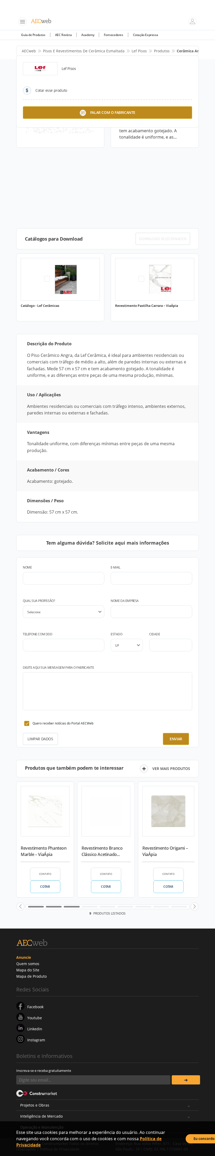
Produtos (162, 50)
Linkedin (34, 1028)
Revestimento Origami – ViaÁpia (165, 851)
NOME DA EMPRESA (125, 601)
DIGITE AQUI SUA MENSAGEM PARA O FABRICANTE (58, 667)
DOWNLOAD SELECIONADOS (163, 238)
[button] (20, 906)
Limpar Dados (40, 738)
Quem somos (27, 963)
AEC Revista (63, 35)
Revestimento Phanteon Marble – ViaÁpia (44, 851)
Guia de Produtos (33, 35)
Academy (87, 35)
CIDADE (154, 634)
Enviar (176, 738)
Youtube (34, 1017)
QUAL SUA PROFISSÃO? (39, 601)
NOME (27, 567)
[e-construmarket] (36, 1093)
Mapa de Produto (31, 976)
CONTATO (45, 874)
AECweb (29, 50)
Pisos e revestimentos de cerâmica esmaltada (84, 50)
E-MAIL (115, 567)
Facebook (35, 1006)
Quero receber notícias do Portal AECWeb (63, 723)
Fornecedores (113, 35)
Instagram (36, 1039)
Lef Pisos (139, 50)
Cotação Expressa (145, 35)
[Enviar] (186, 1079)
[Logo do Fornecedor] (40, 68)
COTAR (45, 886)
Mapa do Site (27, 969)
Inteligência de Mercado (41, 1116)
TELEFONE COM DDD (37, 634)
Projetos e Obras (34, 1105)
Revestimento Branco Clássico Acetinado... (102, 851)
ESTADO (116, 634)
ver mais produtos (171, 768)
